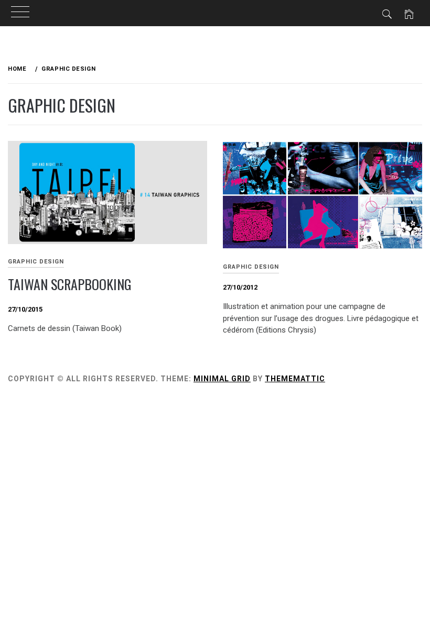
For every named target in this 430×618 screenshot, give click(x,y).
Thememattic (295, 378)
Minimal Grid (222, 378)
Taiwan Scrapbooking (70, 284)
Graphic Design (36, 261)
